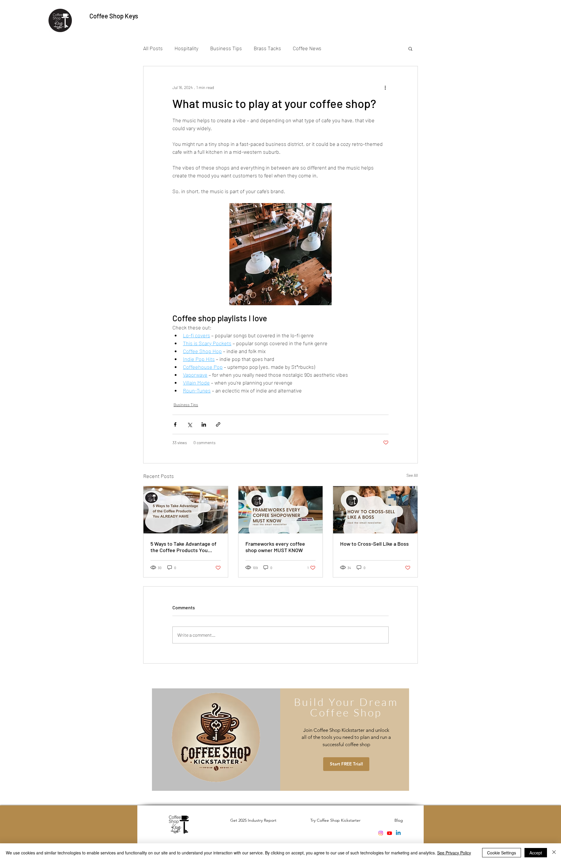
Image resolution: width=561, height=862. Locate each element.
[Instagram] (381, 833)
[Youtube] (389, 833)
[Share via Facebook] (175, 424)
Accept (535, 853)
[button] (410, 48)
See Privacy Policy (454, 853)
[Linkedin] (398, 833)
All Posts (153, 48)
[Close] (553, 852)
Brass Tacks (267, 48)
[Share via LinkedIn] (204, 424)
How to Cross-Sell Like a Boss (374, 543)
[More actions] (385, 87)
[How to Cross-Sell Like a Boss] (375, 509)
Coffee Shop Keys (113, 16)
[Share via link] (218, 424)
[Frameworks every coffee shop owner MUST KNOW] (280, 509)
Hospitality (186, 48)
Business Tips (226, 48)
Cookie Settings (501, 853)
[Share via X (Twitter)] (189, 424)
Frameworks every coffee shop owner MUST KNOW (275, 546)
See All (412, 475)
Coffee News (307, 48)
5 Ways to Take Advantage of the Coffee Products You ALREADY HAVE (183, 546)
